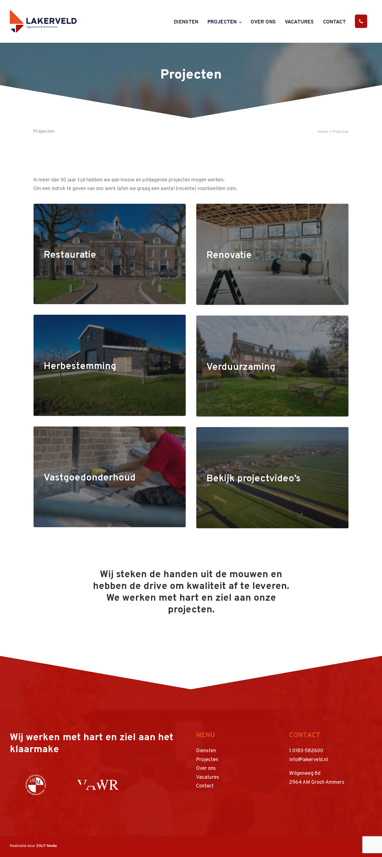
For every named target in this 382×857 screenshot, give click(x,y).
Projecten (222, 22)
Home (323, 132)
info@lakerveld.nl (308, 760)
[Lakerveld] (43, 21)
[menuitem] (188, 22)
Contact (334, 22)
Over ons (263, 22)
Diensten (186, 22)
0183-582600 (307, 751)
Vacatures (299, 22)
